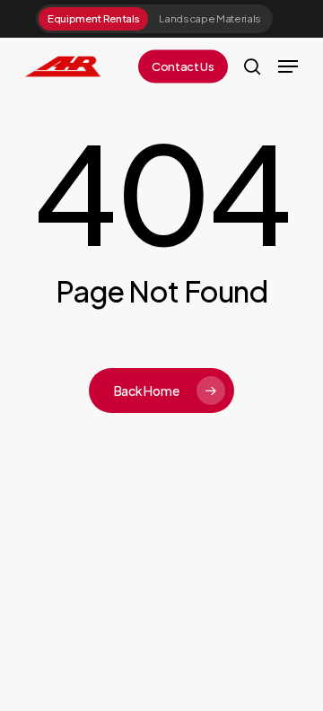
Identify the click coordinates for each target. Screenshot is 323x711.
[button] (288, 66)
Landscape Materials (210, 18)
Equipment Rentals (93, 18)
